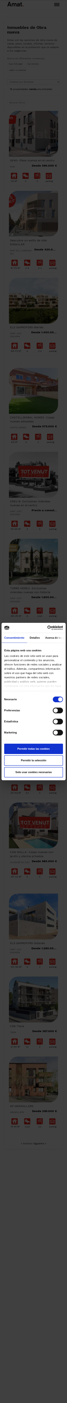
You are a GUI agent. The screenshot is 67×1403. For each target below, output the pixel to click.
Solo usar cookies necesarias (33, 772)
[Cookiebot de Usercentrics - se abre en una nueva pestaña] (48, 627)
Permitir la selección (33, 760)
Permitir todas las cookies (33, 748)
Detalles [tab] (34, 637)
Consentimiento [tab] (14, 637)
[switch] (58, 710)
